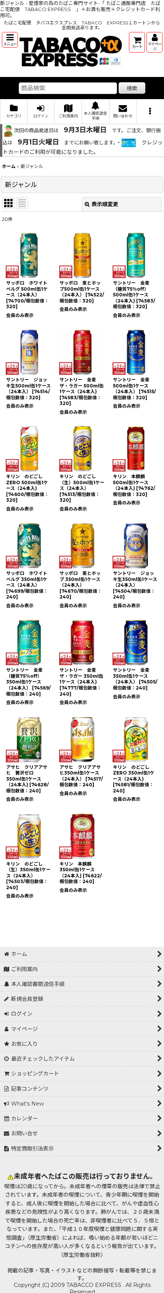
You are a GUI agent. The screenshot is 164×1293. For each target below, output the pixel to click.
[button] (10, 40)
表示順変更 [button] (105, 204)
